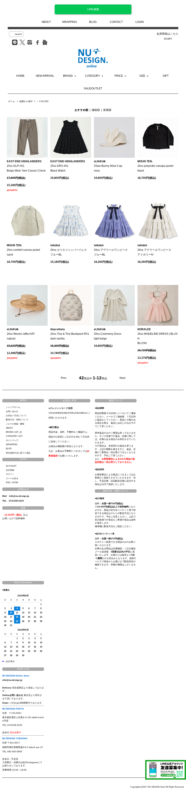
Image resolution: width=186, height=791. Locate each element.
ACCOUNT (11, 466)
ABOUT (46, 22)
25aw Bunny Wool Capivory (108, 166)
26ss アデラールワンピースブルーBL (111, 250)
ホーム (11, 101)
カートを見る (12, 478)
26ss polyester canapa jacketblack (155, 166)
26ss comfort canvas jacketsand (23, 250)
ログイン (10, 474)
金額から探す (26, 101)
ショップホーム (13, 407)
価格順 (96, 110)
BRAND (68, 75)
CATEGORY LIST (14, 436)
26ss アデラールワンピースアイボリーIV (154, 250)
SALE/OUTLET (93, 88)
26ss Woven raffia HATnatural (21, 334)
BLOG (93, 22)
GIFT (166, 75)
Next (122, 378)
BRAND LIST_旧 (14, 432)
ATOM (15, 482)
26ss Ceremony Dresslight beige (107, 334)
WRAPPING (69, 22)
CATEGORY (92, 75)
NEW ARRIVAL (45, 75)
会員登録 (10, 470)
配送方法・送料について (17, 419)
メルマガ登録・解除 (15, 424)
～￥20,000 (43, 101)
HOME (20, 75)
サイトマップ (12, 440)
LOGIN (139, 22)
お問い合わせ (12, 411)
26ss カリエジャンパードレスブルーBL (68, 250)
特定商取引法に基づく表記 (18, 453)
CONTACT (116, 22)
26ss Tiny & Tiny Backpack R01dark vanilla (69, 334)
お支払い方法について (16, 415)
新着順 (107, 110)
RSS (8, 482)
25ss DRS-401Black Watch (67, 166)
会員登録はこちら (167, 33)
